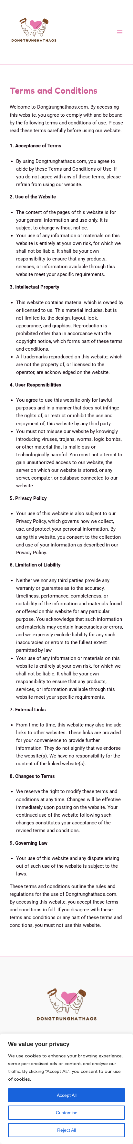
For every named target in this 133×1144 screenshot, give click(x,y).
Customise (66, 1112)
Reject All (66, 1130)
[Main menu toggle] (120, 32)
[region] (66, 1088)
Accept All (67, 1095)
